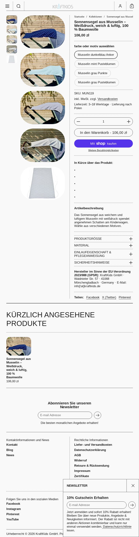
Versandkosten (108, 99)
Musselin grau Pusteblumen (96, 82)
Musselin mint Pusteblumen (96, 64)
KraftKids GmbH (47, 534)
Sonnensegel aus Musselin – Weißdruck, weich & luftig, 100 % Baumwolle (19, 360)
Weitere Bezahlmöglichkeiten (103, 150)
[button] (18, 6)
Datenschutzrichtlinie (116, 526)
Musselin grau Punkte (92, 73)
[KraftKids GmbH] (69, 6)
